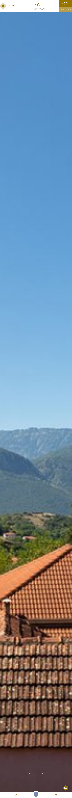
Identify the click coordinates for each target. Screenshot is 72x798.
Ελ (13, 6)
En (10, 6)
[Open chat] (65, 788)
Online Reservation (65, 3)
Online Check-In (66, 9)
